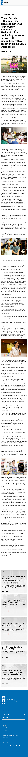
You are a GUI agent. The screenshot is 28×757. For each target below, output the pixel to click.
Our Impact (6, 717)
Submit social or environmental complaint (12, 740)
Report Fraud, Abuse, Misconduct (10, 735)
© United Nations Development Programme (11, 751)
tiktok (19, 745)
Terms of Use (5, 742)
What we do (6, 714)
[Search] (6, 729)
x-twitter (8, 745)
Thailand (6, 2)
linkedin (13, 745)
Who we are (6, 711)
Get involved (6, 721)
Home (2, 6)
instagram (10, 745)
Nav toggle (25, 2)
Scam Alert (5, 737)
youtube (16, 745)
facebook (5, 745)
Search (23, 2)
